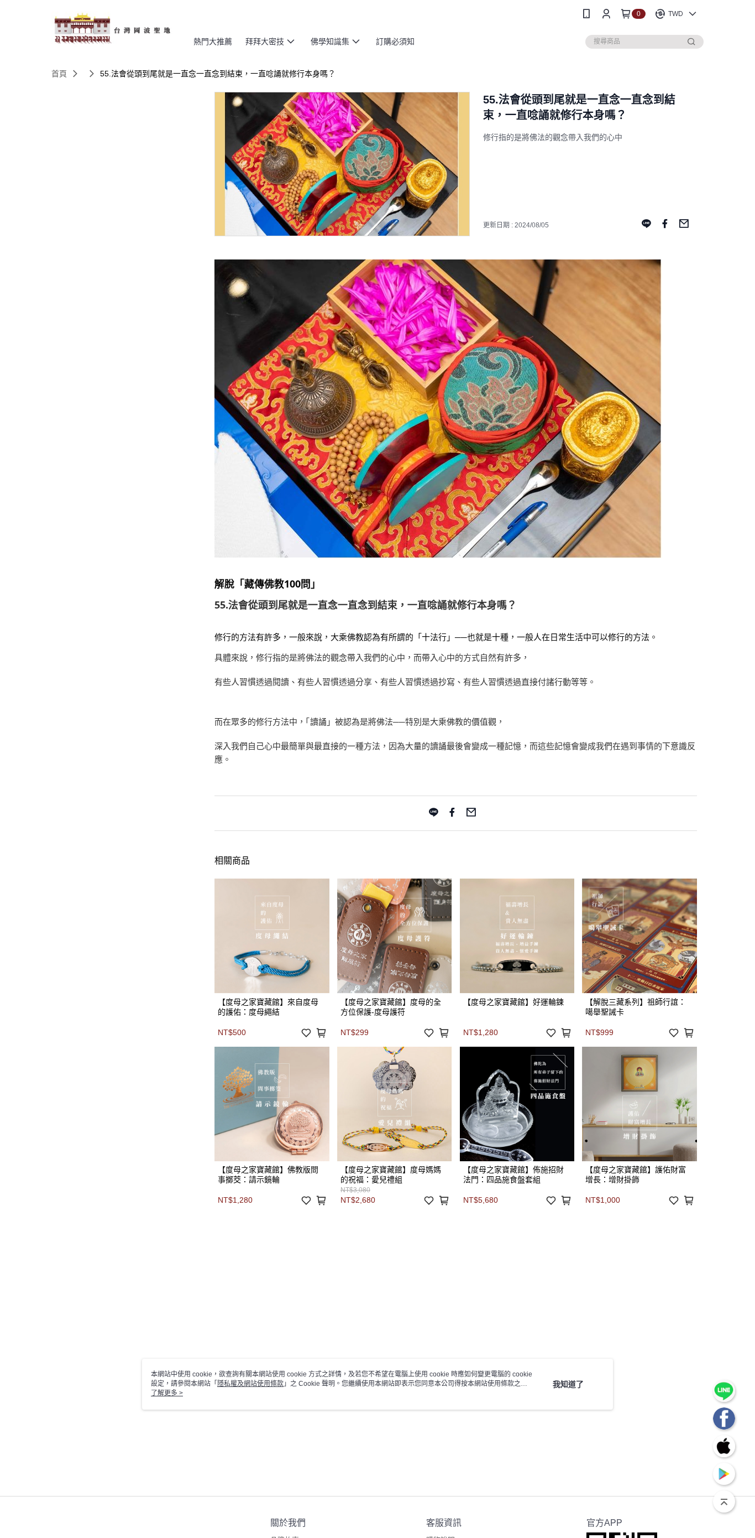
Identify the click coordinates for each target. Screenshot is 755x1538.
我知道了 (568, 1384)
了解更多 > (167, 1393)
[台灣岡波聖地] (112, 29)
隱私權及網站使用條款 (250, 1384)
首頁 (59, 73)
